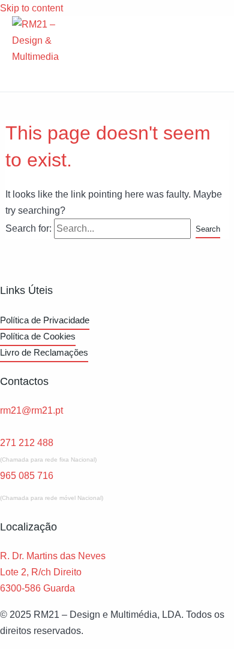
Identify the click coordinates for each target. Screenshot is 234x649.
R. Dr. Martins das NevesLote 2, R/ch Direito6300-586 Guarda (53, 571)
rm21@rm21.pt (31, 410)
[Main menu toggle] (30, 78)
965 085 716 (26, 475)
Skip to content (31, 7)
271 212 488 (26, 442)
